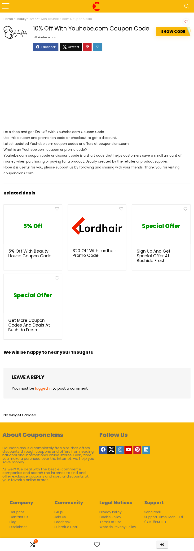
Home (8, 19)
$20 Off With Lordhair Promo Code (94, 253)
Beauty (21, 19)
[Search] (186, 6)
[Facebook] (103, 450)
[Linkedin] (146, 450)
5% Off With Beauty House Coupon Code (29, 253)
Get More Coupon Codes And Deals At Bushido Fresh (29, 325)
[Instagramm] (120, 450)
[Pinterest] (137, 450)
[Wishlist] (97, 544)
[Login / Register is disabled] (162, 544)
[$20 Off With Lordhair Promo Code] (97, 226)
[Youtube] (128, 450)
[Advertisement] (97, 92)
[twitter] (111, 450)
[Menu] (5, 6)
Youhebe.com (47, 37)
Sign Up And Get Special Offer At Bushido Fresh (153, 255)
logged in (43, 388)
